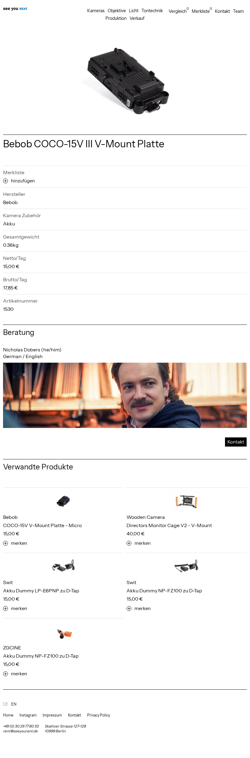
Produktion (116, 18)
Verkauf (137, 18)
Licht (133, 10)
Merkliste (202, 11)
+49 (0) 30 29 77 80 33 (21, 726)
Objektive (117, 10)
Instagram (28, 715)
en (13, 704)
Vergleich (179, 11)
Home (8, 715)
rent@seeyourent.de (20, 731)
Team (238, 11)
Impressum (52, 715)
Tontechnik (152, 10)
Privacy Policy (98, 715)
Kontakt (222, 11)
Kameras (96, 10)
